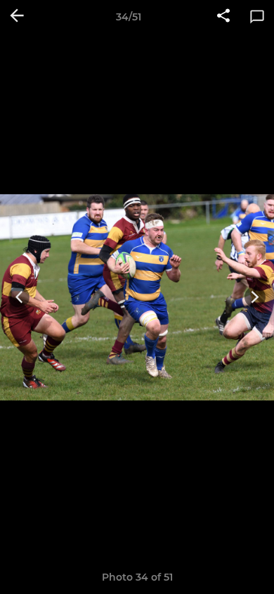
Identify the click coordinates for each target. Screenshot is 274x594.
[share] (223, 17)
